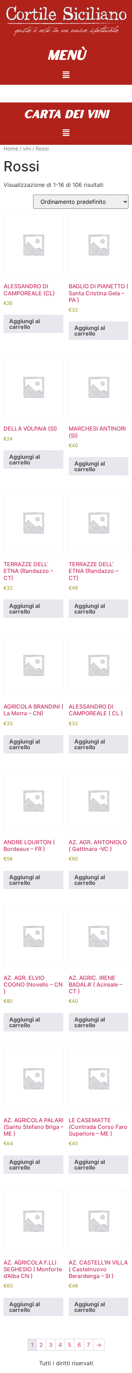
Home (11, 149)
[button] (66, 74)
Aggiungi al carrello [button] (24, 324)
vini (27, 149)
